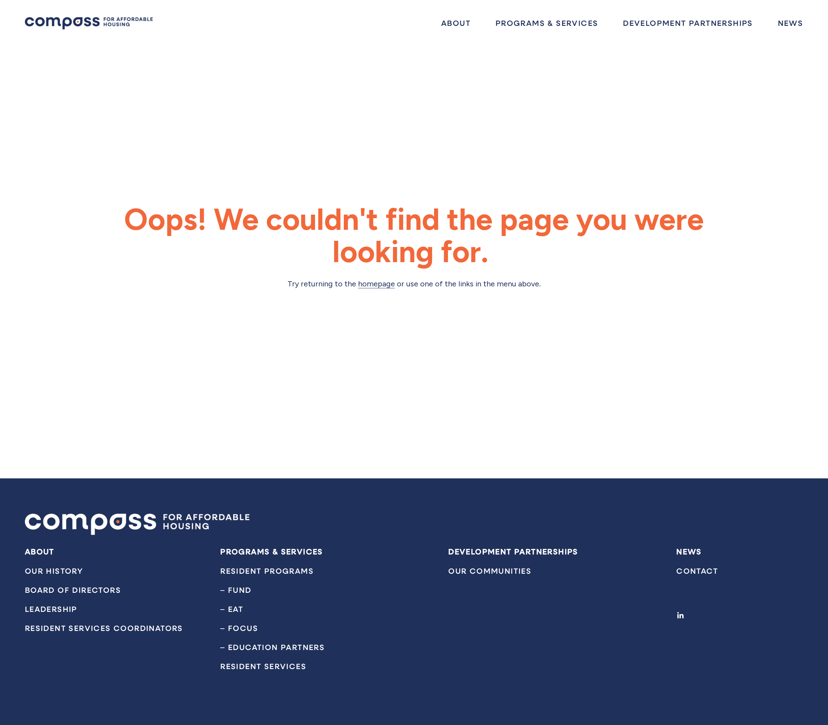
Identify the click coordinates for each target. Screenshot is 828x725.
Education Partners (276, 647)
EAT (235, 608)
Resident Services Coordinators (104, 628)
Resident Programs (267, 570)
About (456, 23)
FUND (240, 589)
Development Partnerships (688, 23)
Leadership (51, 608)
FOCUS (243, 628)
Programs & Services (547, 23)
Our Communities (489, 570)
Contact (697, 570)
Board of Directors (73, 589)
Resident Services (263, 666)
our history (54, 570)
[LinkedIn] (680, 615)
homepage (376, 283)
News (790, 23)
